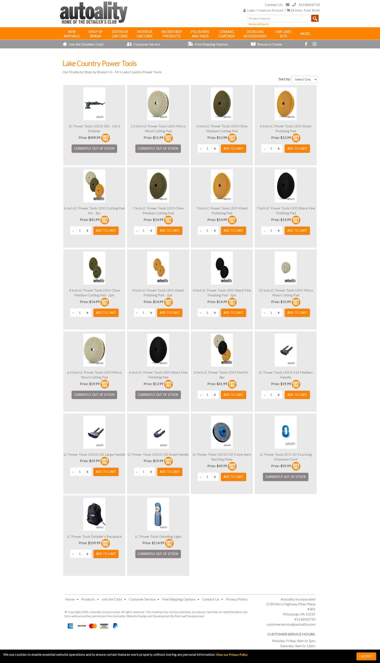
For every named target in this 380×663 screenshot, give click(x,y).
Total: (305, 10)
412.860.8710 (309, 4)
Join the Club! (112, 599)
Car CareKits (283, 34)
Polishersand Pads (200, 34)
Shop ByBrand (95, 34)
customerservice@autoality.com (291, 624)
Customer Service (146, 44)
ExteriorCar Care (120, 34)
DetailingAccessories (255, 34)
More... (306, 34)
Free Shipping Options (211, 44)
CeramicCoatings (226, 34)
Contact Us (210, 599)
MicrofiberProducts (171, 34)
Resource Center (269, 44)
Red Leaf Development (189, 616)
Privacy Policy (236, 599)
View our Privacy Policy (232, 654)
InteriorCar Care (145, 34)
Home (70, 599)
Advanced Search (258, 24)
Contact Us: (274, 4)
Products (88, 599)
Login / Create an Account (265, 10)
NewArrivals (72, 34)
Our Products (72, 72)
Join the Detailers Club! (86, 44)
